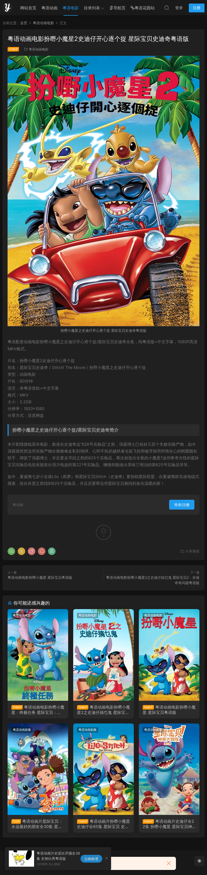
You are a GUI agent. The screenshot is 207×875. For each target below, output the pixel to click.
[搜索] (166, 7)
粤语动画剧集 (22, 730)
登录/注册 (182, 505)
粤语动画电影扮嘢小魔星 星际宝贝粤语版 (40, 577)
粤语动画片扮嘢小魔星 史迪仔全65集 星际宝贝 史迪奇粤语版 (103, 824)
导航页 (119, 7)
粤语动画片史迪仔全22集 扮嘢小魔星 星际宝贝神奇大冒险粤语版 (168, 824)
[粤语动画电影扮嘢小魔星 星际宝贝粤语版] (169, 655)
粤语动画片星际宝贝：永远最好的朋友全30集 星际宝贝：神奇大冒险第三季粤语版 (37, 824)
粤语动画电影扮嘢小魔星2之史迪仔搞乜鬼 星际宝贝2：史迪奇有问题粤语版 (103, 710)
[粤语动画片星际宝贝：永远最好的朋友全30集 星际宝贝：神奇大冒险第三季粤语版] (38, 769)
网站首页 (28, 7)
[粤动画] (8, 7)
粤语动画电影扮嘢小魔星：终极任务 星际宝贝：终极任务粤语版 (37, 710)
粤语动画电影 (38, 49)
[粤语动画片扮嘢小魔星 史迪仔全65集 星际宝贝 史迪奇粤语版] (103, 769)
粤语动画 (49, 7)
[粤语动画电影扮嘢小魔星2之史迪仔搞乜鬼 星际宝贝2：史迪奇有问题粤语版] (103, 655)
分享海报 (191, 551)
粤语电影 (71, 7)
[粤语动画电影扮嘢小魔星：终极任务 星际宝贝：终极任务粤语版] (38, 655)
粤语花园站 (145, 7)
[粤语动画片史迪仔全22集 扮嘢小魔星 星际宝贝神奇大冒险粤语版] (169, 769)
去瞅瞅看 (91, 859)
